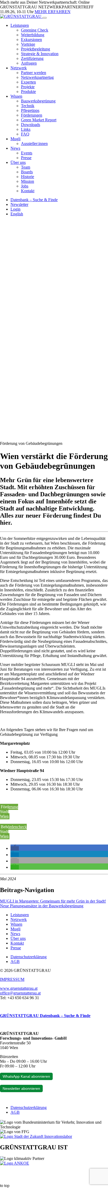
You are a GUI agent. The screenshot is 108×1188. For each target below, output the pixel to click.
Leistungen (19, 25)
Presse (26, 157)
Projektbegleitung (35, 49)
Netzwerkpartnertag (37, 77)
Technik (27, 105)
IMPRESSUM (12, 979)
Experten (28, 82)
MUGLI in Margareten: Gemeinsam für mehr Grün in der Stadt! (53, 901)
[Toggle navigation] (44, 18)
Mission (27, 181)
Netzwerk (18, 68)
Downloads (30, 124)
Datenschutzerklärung (28, 957)
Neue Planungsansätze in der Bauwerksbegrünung (41, 906)
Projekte (28, 87)
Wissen (16, 96)
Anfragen (29, 63)
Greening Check (34, 30)
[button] (14, 848)
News (15, 148)
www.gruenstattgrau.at (18, 988)
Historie (27, 176)
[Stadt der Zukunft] (36, 1136)
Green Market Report (38, 120)
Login (15, 209)
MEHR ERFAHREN (53, 11)
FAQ (25, 134)
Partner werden (33, 72)
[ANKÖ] (14, 1163)
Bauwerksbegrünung (38, 101)
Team (25, 167)
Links (25, 129)
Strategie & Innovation (39, 53)
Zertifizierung (32, 58)
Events (26, 153)
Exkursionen (31, 39)
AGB (15, 961)
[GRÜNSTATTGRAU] (21, 16)
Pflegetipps (30, 110)
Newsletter (19, 204)
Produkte (28, 91)
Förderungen (31, 115)
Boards (27, 172)
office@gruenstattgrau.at (20, 993)
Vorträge (28, 44)
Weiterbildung (32, 35)
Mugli (15, 139)
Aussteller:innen (34, 143)
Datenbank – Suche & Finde (34, 199)
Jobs (24, 186)
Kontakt (27, 191)
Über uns (18, 162)
